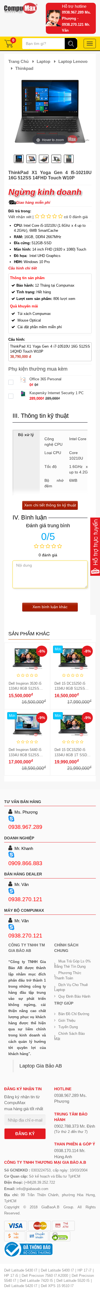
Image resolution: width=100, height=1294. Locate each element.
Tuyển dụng (68, 1027)
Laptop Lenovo (73, 61)
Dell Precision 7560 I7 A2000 (45, 1275)
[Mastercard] (39, 1226)
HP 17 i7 (84, 1270)
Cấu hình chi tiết (22, 268)
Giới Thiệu (66, 1020)
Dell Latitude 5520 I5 (72, 1280)
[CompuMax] (21, 8)
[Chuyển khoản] (37, 1236)
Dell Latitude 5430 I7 (20, 1270)
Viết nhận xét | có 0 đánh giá (48, 217)
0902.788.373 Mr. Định (74, 1126)
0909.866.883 (25, 863)
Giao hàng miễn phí (33, 202)
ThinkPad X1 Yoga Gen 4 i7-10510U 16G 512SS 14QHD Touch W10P (50, 349)
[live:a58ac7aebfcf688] (12, 855)
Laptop (43, 61)
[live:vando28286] (12, 891)
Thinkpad (24, 68)
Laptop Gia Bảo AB (40, 1066)
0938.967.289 (25, 827)
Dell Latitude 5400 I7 (57, 1270)
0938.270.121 (25, 899)
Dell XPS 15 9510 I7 (57, 1286)
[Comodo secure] (59, 1236)
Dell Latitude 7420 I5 (36, 1280)
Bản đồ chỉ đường (73, 1014)
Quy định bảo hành (74, 996)
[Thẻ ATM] (63, 1226)
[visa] (15, 1226)
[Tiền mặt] (14, 1236)
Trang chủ (18, 61)
